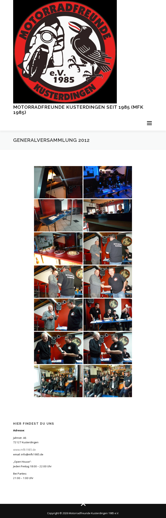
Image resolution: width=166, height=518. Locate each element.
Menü (149, 123)
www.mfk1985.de (24, 450)
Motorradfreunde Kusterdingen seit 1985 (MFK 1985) (78, 109)
